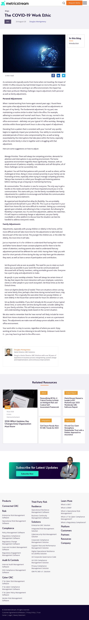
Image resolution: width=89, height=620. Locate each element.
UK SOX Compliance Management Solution (40, 561)
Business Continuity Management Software (40, 516)
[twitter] (81, 613)
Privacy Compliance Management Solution (40, 567)
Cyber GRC (7, 577)
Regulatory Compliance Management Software (11, 537)
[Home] (15, 3)
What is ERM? (66, 508)
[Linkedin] (58, 75)
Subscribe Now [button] (27, 473)
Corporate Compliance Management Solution (40, 541)
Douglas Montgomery (37, 21)
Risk (4, 510)
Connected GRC (10, 505)
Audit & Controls (10, 559)
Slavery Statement (19, 615)
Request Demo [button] (74, 3)
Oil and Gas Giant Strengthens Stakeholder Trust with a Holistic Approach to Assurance (74, 430)
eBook (44, 393)
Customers (66, 530)
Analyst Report (71, 393)
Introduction (74, 43)
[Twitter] (63, 75)
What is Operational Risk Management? (70, 512)
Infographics (46, 420)
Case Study (70, 420)
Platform (65, 526)
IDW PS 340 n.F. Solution (41, 571)
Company (66, 542)
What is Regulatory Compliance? (73, 522)
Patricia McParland (13, 417)
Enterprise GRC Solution (41, 525)
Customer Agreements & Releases (13, 612)
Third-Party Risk (39, 501)
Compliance (8, 527)
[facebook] (77, 613)
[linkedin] (15, 363)
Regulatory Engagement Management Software (11, 554)
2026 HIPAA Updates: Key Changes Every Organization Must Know (18, 424)
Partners (65, 534)
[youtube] (85, 613)
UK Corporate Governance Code (44, 557)
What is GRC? (66, 504)
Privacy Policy (30, 612)
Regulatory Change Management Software (11, 542)
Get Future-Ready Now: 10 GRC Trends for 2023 (49, 426)
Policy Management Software (13, 532)
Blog (7, 407)
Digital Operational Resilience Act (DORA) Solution (43, 552)
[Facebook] (53, 75)
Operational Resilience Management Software (40, 511)
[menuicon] (85, 3)
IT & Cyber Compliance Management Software (11, 588)
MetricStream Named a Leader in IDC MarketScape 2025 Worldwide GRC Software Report (73, 402)
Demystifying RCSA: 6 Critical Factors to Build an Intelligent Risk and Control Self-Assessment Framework (49, 402)
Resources (66, 538)
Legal (10, 615)
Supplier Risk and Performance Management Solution (44, 547)
